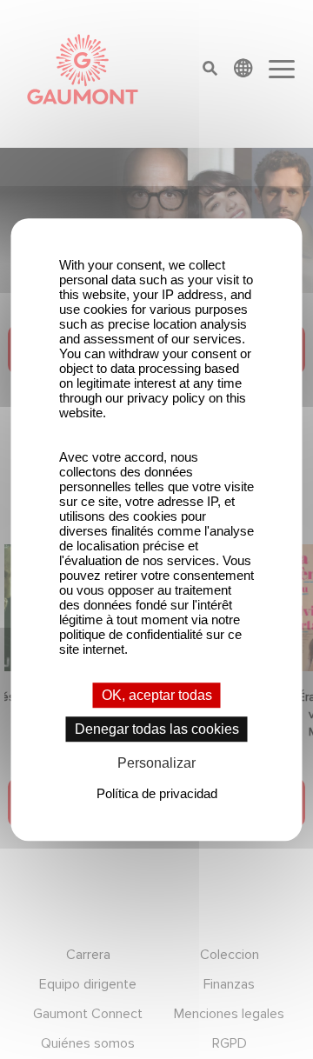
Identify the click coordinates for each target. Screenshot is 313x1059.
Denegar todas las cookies (157, 729)
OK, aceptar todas (157, 695)
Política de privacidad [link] (157, 793)
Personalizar (156, 763)
